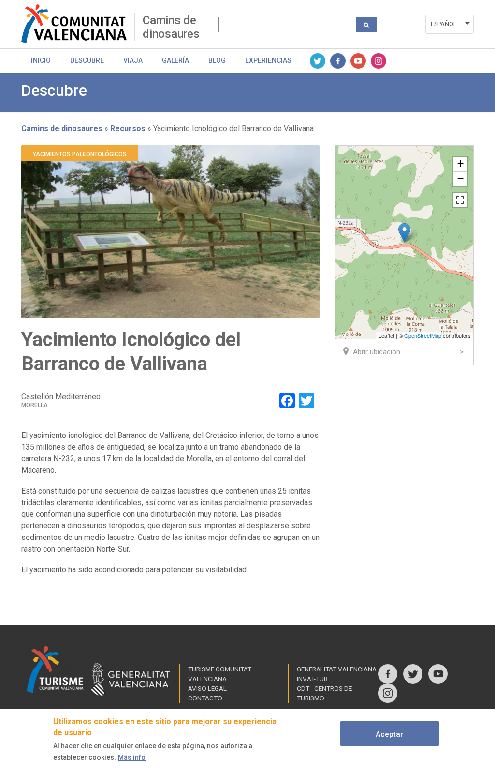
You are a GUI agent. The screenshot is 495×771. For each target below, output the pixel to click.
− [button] (460, 179)
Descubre (87, 60)
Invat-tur (312, 679)
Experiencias (268, 60)
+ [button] (460, 164)
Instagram (378, 61)
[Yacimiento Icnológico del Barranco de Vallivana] (404, 233)
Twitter (317, 61)
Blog (217, 60)
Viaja (133, 60)
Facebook (338, 61)
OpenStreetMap (422, 335)
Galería (175, 60)
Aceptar (389, 734)
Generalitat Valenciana (337, 669)
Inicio (41, 60)
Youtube (358, 61)
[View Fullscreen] (460, 200)
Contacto (205, 698)
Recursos (128, 128)
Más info (132, 757)
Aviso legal (207, 688)
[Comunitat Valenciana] (77, 23)
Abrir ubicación (376, 352)
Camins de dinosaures (171, 27)
